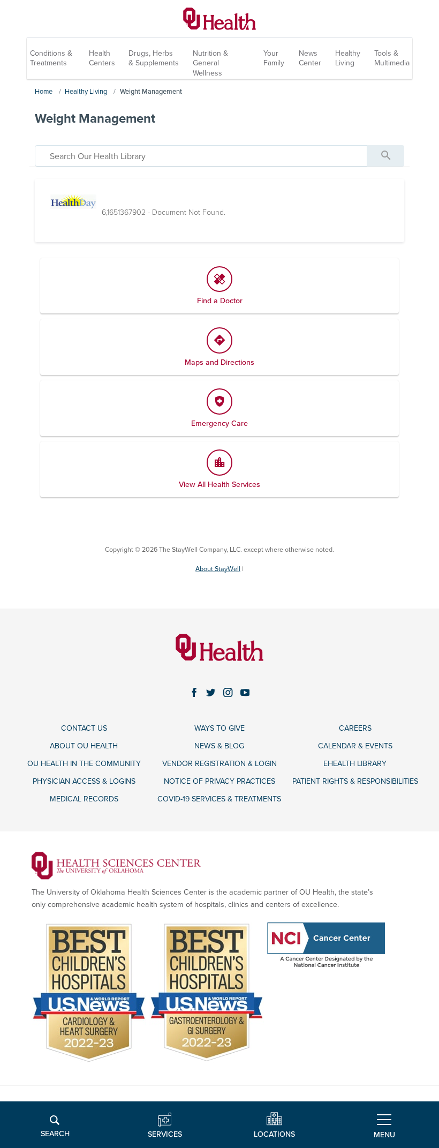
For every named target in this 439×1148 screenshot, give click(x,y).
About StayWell (217, 569)
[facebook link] (194, 692)
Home (43, 91)
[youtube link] (245, 692)
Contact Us (84, 728)
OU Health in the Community (84, 763)
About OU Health (84, 746)
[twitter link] (211, 692)
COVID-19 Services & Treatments (219, 799)
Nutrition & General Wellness (210, 63)
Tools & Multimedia (392, 58)
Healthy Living (347, 58)
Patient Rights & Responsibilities (355, 781)
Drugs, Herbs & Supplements (153, 58)
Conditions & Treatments (51, 58)
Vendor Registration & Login (219, 763)
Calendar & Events (355, 746)
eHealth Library (355, 763)
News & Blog (219, 746)
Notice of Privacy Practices (219, 781)
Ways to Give (219, 728)
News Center (310, 58)
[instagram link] (228, 692)
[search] (201, 156)
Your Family (273, 58)
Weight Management (151, 91)
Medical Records (84, 799)
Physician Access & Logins (84, 781)
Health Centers (102, 58)
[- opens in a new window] (116, 864)
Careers (355, 728)
